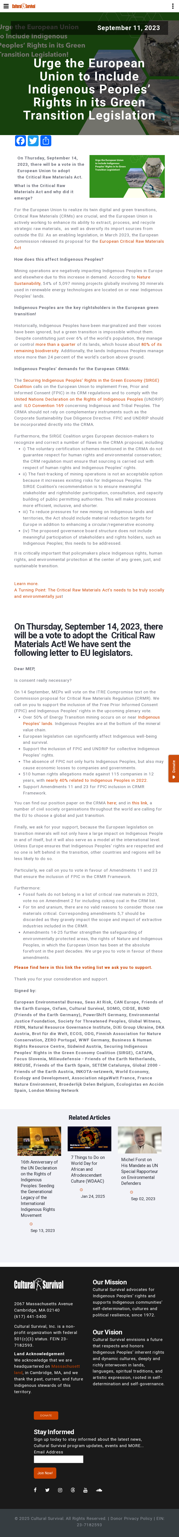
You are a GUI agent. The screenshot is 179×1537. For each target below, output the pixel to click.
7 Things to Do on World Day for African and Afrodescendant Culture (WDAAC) (88, 1169)
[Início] (23, 5)
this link (140, 802)
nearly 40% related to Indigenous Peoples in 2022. (97, 780)
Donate (46, 1415)
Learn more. (27, 583)
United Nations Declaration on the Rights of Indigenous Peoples (78, 399)
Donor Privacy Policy (131, 1518)
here (111, 802)
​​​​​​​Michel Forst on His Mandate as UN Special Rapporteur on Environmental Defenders (139, 1171)
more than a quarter (56, 344)
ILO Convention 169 (44, 405)
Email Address (48, 1452)
